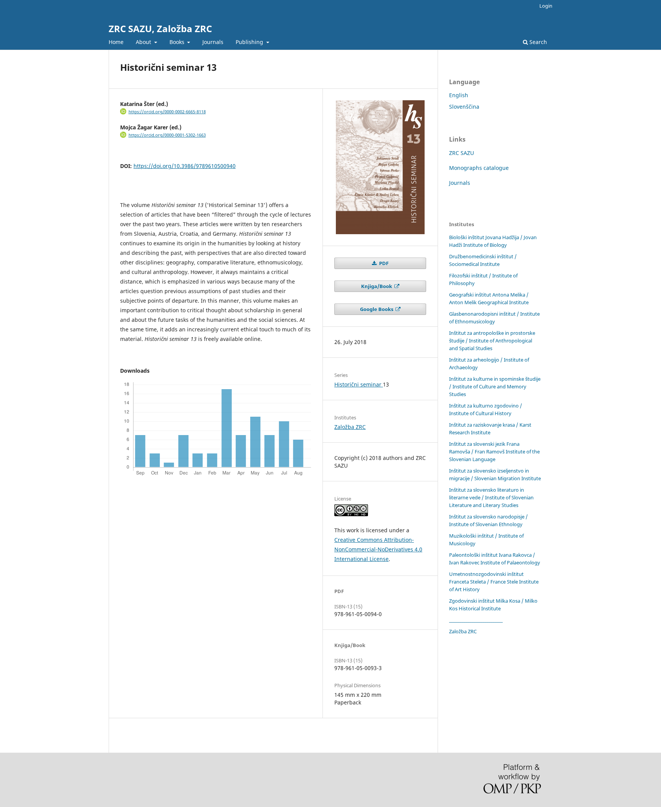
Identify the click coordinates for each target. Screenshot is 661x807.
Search (537, 42)
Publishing (250, 42)
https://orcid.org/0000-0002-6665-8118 (167, 111)
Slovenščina (464, 106)
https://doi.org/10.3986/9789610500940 (185, 166)
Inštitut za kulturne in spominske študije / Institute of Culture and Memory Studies (495, 386)
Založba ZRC (350, 426)
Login (545, 5)
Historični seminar (358, 384)
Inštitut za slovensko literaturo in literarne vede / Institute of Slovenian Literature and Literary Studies (491, 497)
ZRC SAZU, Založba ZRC (160, 28)
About (144, 42)
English (458, 95)
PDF (383, 263)
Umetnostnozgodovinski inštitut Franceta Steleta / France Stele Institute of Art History (494, 582)
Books (177, 42)
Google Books (377, 309)
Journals (212, 42)
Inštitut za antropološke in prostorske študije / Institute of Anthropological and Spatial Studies (492, 340)
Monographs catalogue (479, 167)
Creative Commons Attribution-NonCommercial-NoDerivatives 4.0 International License (378, 549)
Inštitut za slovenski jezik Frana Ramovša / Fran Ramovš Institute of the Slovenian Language (494, 451)
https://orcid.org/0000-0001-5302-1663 (167, 135)
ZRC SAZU (461, 153)
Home (116, 42)
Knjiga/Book (377, 286)
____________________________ (476, 619)
